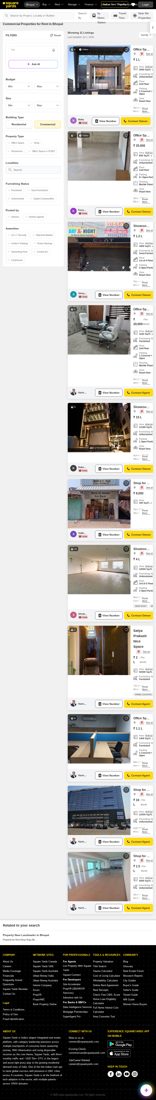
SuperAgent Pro (71, 1016)
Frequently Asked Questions (12, 982)
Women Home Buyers (135, 1004)
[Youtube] (127, 1074)
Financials (8, 975)
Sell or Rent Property (114, 4)
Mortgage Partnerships (75, 1011)
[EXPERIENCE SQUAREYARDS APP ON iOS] (119, 1056)
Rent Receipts (101, 990)
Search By (82, 15)
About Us (8, 961)
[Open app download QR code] (153, 27)
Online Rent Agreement (106, 985)
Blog (125, 961)
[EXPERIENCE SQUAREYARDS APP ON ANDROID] (121, 1047)
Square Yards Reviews (15, 989)
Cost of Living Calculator (106, 975)
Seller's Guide (130, 990)
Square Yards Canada (45, 961)
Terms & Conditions (14, 1009)
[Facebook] (111, 1074)
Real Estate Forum (133, 971)
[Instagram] (135, 1074)
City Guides (129, 980)
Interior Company (42, 985)
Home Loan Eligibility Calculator (104, 1001)
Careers (7, 966)
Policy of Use (10, 1014)
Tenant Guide (130, 994)
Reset (57, 35)
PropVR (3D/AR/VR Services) (73, 990)
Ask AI (36, 64)
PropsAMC (39, 999)
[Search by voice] (53, 50)
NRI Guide (129, 999)
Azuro (36, 990)
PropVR (37, 994)
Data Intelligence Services (77, 1007)
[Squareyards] (10, 5)
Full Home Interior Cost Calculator (106, 1009)
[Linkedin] (119, 1074)
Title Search (99, 966)
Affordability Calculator (105, 980)
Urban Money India (43, 975)
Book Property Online (45, 1004)
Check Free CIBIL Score (106, 994)
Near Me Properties (144, 15)
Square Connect (72, 974)
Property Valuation (103, 961)
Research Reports (133, 975)
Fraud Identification (13, 1019)
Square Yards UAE (43, 966)
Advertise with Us (72, 997)
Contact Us (9, 993)
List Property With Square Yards (77, 968)
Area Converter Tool (104, 1016)
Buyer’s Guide (131, 985)
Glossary (128, 966)
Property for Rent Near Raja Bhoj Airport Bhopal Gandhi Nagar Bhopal (20, 939)
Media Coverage (12, 971)
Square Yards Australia (45, 971)
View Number (107, 121)
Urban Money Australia (45, 980)
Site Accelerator (71, 984)
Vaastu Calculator (102, 971)
